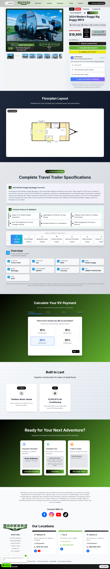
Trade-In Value (15, 546)
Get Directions (40, 543)
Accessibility (53, 561)
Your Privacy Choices (64, 561)
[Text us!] (6, 565)
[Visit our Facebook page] (44, 514)
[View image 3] (25, 56)
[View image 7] (55, 56)
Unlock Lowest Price (97, 3)
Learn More (103, 566)
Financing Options (15, 540)
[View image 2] (17, 56)
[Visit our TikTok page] (65, 514)
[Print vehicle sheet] (84, 12)
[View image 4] (32, 56)
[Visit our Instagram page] (51, 514)
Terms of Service (42, 561)
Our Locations (15, 551)
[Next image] (60, 30)
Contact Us (15, 548)
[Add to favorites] (60, 11)
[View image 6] (47, 56)
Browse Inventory (15, 538)
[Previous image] (9, 30)
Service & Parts (15, 543)
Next (74, 351)
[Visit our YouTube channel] (58, 514)
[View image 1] (10, 56)
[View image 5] (40, 56)
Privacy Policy (31, 561)
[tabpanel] (55, 265)
